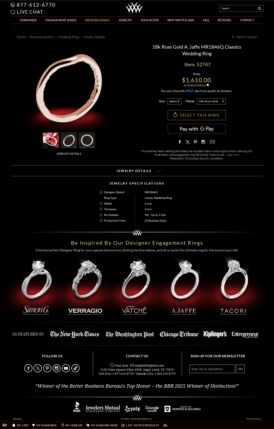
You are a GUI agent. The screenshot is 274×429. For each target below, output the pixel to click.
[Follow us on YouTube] (66, 371)
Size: (162, 101)
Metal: (190, 101)
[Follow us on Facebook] (28, 371)
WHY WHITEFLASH (180, 20)
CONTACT (247, 20)
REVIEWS (224, 20)
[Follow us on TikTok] (75, 371)
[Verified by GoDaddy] (182, 411)
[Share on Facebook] (181, 142)
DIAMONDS (28, 20)
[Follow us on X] (38, 371)
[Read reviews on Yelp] (132, 411)
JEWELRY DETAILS (68, 153)
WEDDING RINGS (97, 20)
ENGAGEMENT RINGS (60, 20)
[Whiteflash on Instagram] (203, 142)
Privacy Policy (253, 418)
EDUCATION (150, 20)
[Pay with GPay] (197, 129)
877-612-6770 (36, 5)
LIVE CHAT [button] (30, 12)
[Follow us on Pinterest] (47, 371)
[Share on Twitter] (188, 142)
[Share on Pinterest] (195, 144)
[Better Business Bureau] (77, 411)
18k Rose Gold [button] (208, 101)
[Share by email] (212, 142)
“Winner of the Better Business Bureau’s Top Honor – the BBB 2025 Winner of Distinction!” (137, 386)
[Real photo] (69, 140)
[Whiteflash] (134, 13)
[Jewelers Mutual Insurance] (103, 411)
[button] (12, 12)
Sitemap (17, 418)
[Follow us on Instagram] (57, 371)
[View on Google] (152, 411)
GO (240, 368)
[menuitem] (28, 20)
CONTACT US (137, 356)
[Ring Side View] (87, 140)
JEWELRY (125, 20)
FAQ (206, 20)
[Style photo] (51, 140)
